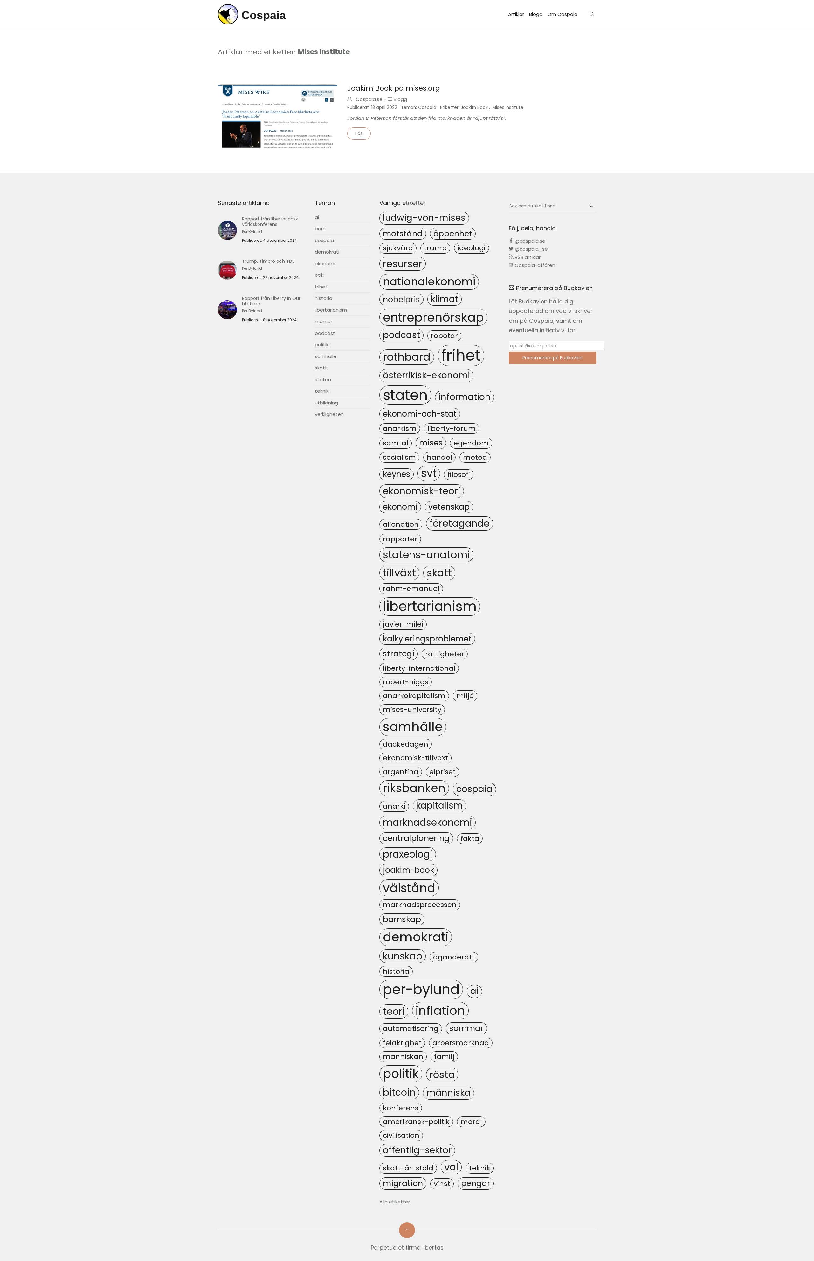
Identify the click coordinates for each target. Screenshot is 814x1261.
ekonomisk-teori (421, 491)
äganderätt (454, 957)
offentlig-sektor (417, 1150)
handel (439, 457)
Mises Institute (508, 108)
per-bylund (421, 989)
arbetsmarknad (460, 1043)
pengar (475, 1183)
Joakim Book (474, 108)
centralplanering (416, 838)
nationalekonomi (429, 281)
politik (321, 344)
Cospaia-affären (534, 265)
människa (448, 1093)
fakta (469, 839)
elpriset (442, 772)
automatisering (410, 1029)
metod (475, 457)
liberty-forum (451, 428)
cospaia (324, 240)
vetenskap (449, 506)
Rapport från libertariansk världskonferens (270, 221)
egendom (471, 443)
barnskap (402, 919)
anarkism (400, 428)
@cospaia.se (529, 241)
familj (444, 1056)
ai (317, 217)
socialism (399, 457)
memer (323, 321)
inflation (440, 1010)
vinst (442, 1184)
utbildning (326, 402)
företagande (460, 523)
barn (320, 228)
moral (471, 1122)
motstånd (403, 233)
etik (319, 275)
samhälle (325, 356)
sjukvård (398, 248)
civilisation (401, 1135)
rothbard (407, 356)
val (451, 1167)
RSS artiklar (527, 257)
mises (431, 442)
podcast (325, 333)
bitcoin (399, 1092)
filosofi (458, 474)
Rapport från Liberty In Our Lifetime (271, 301)
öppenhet (452, 233)
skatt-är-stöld (408, 1168)
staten (323, 379)
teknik (321, 391)
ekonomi (325, 263)
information (464, 397)
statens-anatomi (426, 554)
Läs (358, 133)
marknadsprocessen (420, 905)
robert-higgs (405, 682)
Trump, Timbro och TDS (268, 261)
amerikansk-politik (416, 1122)
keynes (396, 474)
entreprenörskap (433, 317)
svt (429, 473)
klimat (444, 299)
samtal (395, 443)
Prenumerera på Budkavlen (552, 358)
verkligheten (329, 414)
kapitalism (439, 805)
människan (403, 1056)
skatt (321, 367)
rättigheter (444, 654)
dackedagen (405, 744)
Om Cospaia (562, 14)
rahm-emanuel (411, 588)
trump (435, 248)
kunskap (402, 956)
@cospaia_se (531, 249)
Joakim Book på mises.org (393, 88)
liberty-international (419, 668)
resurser (402, 264)
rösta (442, 1074)
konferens (400, 1108)
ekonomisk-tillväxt (415, 758)
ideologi (472, 248)
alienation (401, 524)
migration (403, 1183)
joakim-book (408, 870)
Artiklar (516, 14)
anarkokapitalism (414, 696)
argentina (400, 772)
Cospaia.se (369, 99)
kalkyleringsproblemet (427, 638)
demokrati (327, 251)
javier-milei (403, 624)
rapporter (400, 539)
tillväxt (399, 573)
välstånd (409, 887)
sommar (466, 1028)
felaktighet (402, 1043)
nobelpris (401, 299)
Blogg (535, 14)
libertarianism (331, 310)
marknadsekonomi (427, 822)
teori (394, 1011)
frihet (321, 286)
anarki (394, 806)
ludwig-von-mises (424, 218)
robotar (444, 336)
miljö (465, 696)
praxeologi (407, 854)
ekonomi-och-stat (420, 413)
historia (323, 298)
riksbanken (414, 788)
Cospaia (427, 108)
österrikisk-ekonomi (426, 375)
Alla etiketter (394, 1201)
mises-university (412, 710)
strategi (398, 653)
